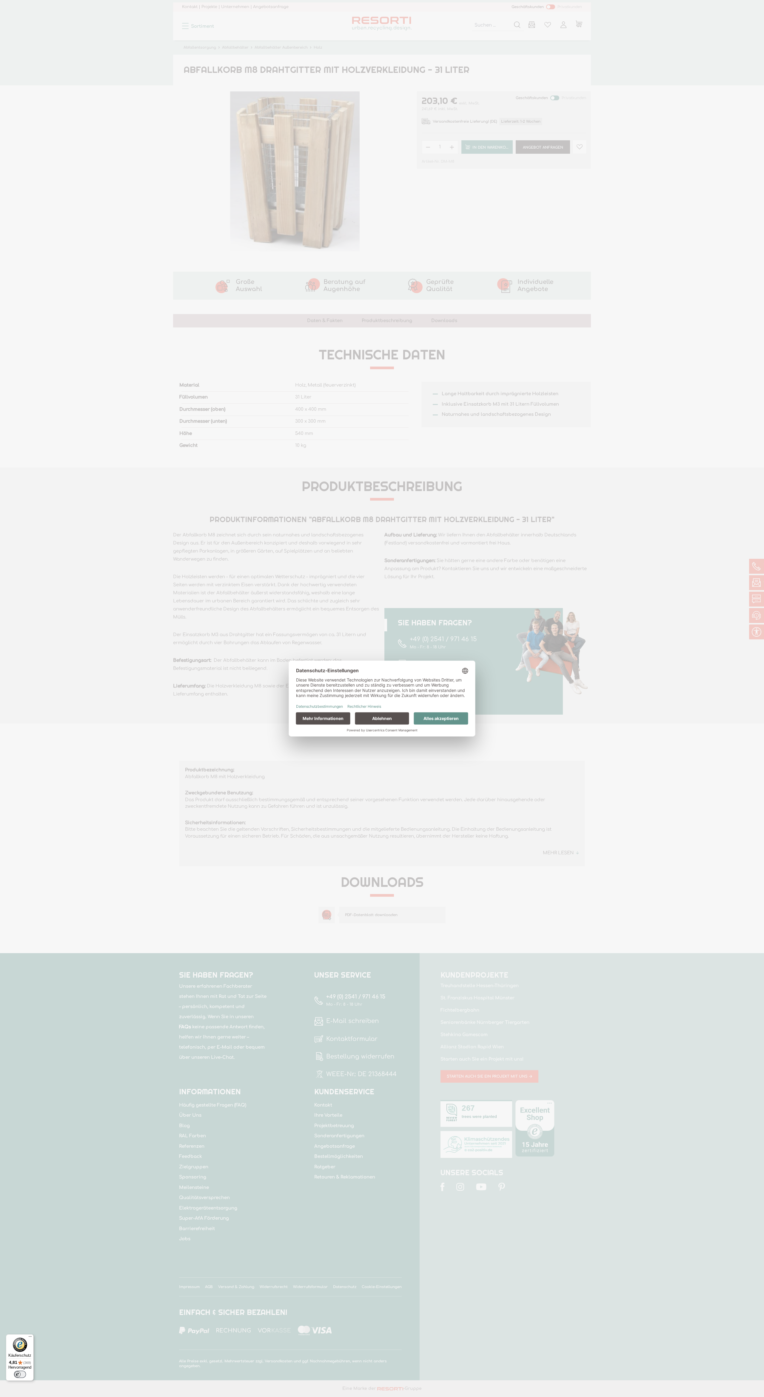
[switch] (20, 1374)
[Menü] (30, 1337)
